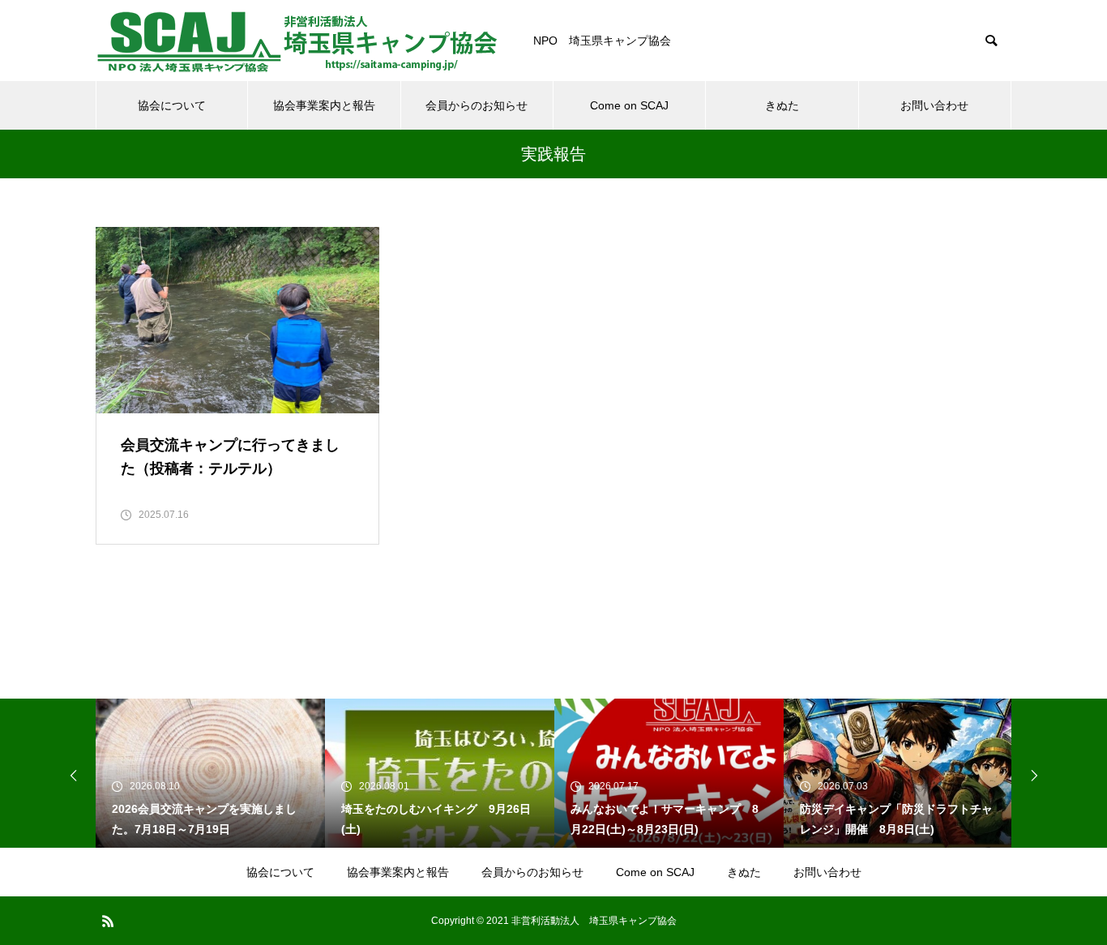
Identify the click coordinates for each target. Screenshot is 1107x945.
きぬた (782, 105)
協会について (172, 105)
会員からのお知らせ (476, 105)
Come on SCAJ (629, 105)
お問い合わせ (934, 105)
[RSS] (108, 921)
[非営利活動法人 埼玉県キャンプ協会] (298, 40)
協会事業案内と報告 (324, 105)
